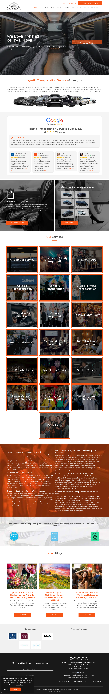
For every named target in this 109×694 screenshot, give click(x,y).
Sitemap (68, 681)
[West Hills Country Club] (73, 645)
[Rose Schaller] (61, 636)
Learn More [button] (19, 685)
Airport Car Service (22, 259)
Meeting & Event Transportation (54, 342)
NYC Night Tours (22, 370)
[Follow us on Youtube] (78, 658)
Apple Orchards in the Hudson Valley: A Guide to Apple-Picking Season (22, 595)
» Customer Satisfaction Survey (78, 677)
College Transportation (22, 287)
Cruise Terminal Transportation (87, 287)
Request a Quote (17, 222)
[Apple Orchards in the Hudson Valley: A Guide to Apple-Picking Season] (22, 576)
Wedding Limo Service (86, 398)
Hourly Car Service (22, 342)
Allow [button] (15, 689)
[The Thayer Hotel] (61, 645)
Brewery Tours (86, 259)
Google (23, 155)
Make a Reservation (90, 3)
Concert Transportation (54, 287)
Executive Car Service (22, 315)
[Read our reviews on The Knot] (54, 536)
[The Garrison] (84, 645)
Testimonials (60, 681)
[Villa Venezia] (96, 636)
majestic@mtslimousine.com (78, 668)
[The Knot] (36, 645)
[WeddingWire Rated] (14, 536)
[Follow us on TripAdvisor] (86, 658)
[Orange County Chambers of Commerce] (36, 636)
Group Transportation (54, 315)
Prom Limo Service (54, 370)
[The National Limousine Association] (47, 636)
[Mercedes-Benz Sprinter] (82, 203)
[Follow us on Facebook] (71, 658)
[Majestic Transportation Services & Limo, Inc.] (14, 5)
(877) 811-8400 (69, 3)
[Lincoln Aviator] (67, 194)
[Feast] (84, 636)
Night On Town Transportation (87, 342)
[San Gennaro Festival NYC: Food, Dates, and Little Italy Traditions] (87, 576)
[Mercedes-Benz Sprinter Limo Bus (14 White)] (82, 212)
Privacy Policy (83, 681)
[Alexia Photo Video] (96, 645)
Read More (69, 222)
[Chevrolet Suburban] (82, 194)
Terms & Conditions (95, 681)
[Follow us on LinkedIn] (74, 658)
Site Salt (58, 691)
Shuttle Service (87, 370)
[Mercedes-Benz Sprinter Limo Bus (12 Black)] (67, 202)
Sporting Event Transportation (54, 398)
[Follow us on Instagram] (82, 658)
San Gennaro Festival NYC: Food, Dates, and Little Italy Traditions (87, 595)
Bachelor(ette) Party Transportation (55, 260)
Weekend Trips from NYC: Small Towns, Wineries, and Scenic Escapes (54, 596)
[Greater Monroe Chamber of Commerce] (13, 636)
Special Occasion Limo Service (22, 398)
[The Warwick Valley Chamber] (24, 636)
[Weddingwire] (24, 645)
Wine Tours (54, 425)
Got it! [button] (6, 689)
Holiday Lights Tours (87, 314)
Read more (46, 170)
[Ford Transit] (67, 213)
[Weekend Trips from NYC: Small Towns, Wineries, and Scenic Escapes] (54, 576)
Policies (74, 681)
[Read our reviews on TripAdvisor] (95, 536)
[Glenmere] (73, 636)
